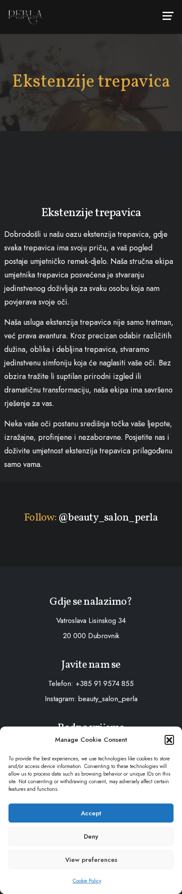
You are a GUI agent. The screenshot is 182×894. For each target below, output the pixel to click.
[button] (169, 739)
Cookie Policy (87, 881)
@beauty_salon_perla (108, 517)
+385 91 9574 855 (104, 683)
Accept (91, 813)
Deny (91, 836)
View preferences (91, 859)
